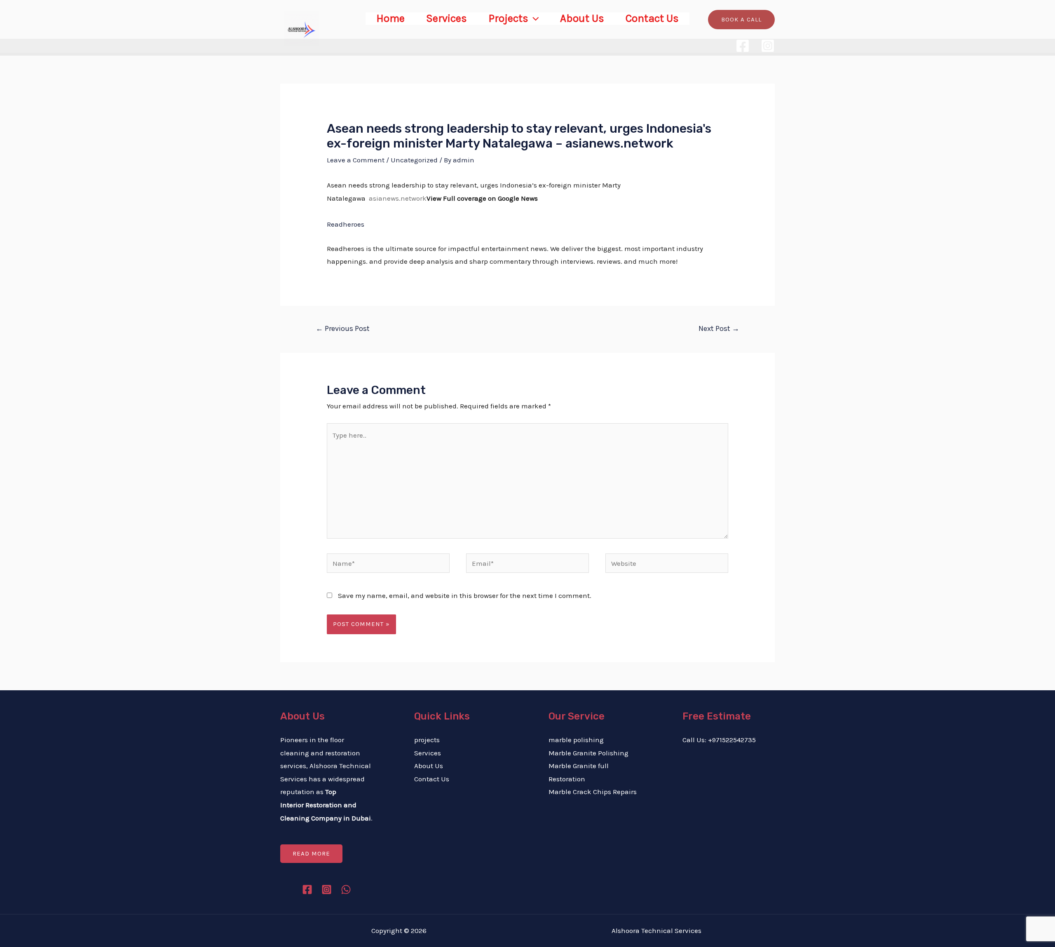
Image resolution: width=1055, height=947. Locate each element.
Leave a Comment (355, 160)
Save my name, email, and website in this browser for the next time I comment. (464, 595)
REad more (311, 853)
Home (390, 18)
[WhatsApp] (346, 889)
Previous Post (343, 328)
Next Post (719, 328)
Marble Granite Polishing (588, 753)
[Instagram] (768, 46)
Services (446, 18)
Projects (508, 18)
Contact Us (652, 18)
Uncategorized (414, 160)
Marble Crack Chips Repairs (593, 792)
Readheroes (345, 224)
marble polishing (576, 740)
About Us (582, 18)
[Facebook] (743, 46)
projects (427, 740)
